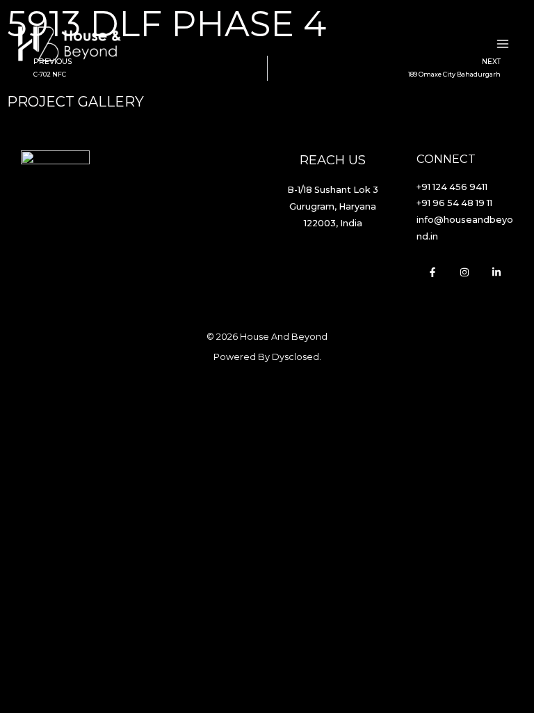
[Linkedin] (496, 272)
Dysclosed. (296, 357)
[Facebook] (432, 272)
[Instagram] (464, 272)
